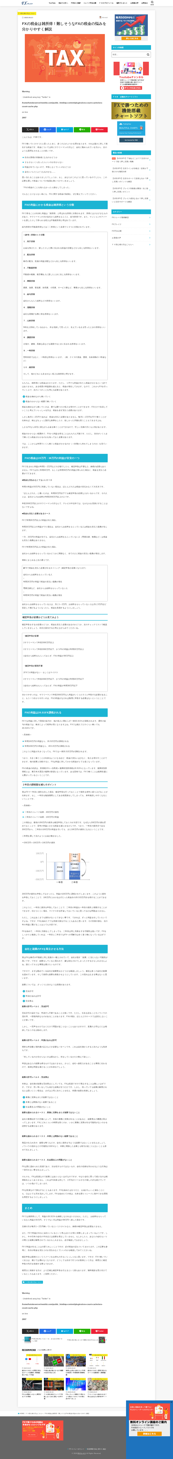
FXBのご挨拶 (76, 3)
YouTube (52, 3)
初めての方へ (63, 3)
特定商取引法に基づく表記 (96, 1449)
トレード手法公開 (90, 3)
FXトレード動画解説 (120, 217)
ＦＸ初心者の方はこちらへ (27, 13)
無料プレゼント (122, 3)
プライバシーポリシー (76, 1449)
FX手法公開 (116, 231)
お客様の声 (134, 3)
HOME (22, 1413)
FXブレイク (116, 224)
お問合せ (144, 3)
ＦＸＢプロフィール (106, 3)
